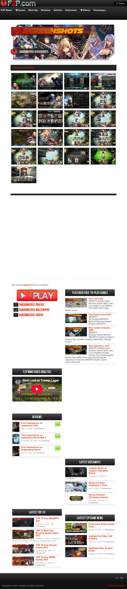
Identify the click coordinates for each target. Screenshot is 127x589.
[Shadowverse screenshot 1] (23, 89)
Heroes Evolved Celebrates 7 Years (98, 484)
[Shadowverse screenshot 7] (76, 108)
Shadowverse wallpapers (34, 310)
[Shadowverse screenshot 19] (76, 164)
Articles (58, 10)
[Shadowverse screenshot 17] (23, 164)
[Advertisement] (63, 234)
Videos (86, 10)
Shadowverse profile (31, 305)
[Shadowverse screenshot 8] (103, 108)
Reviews (45, 10)
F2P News (6, 10)
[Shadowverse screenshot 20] (103, 164)
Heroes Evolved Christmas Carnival (98, 496)
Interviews (71, 10)
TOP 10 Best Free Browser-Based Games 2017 (47, 533)
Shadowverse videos (31, 315)
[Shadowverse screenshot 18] (50, 164)
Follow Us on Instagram (24, 67)
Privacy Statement (116, 586)
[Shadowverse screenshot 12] (103, 126)
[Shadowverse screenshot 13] (23, 145)
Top (121, 578)
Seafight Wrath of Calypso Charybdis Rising (98, 470)
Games (21, 10)
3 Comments (39, 429)
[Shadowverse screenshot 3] (76, 89)
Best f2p (33, 10)
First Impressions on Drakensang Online (31, 448)
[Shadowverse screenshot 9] (23, 126)
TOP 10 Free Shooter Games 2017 (46, 546)
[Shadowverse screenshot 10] (50, 126)
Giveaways (99, 10)
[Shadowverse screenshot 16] (103, 145)
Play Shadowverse (37, 295)
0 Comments (44, 441)
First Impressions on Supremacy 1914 (31, 424)
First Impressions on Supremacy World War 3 (33, 436)
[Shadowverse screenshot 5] (23, 108)
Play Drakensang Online (100, 314)
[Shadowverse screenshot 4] (103, 89)
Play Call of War (96, 299)
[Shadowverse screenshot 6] (50, 108)
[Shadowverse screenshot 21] (23, 182)
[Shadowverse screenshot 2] (50, 89)
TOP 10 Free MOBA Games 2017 (45, 558)
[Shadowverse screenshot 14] (50, 145)
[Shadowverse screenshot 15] (76, 145)
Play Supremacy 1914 (99, 346)
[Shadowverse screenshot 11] (76, 126)
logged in (27, 285)
